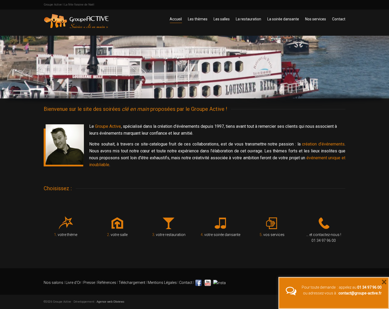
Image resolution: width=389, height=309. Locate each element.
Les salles (222, 19)
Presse (89, 282)
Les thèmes (197, 19)
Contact (338, 19)
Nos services (315, 19)
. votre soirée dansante (220, 235)
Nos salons (53, 282)
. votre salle (117, 235)
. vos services (272, 235)
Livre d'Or (73, 282)
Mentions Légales (162, 282)
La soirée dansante (283, 19)
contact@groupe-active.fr (360, 293)
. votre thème (65, 235)
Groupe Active (53, 4)
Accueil (176, 19)
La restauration (248, 19)
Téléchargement (132, 282)
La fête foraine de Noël (79, 4)
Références (106, 282)
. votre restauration (169, 235)
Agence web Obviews (110, 301)
